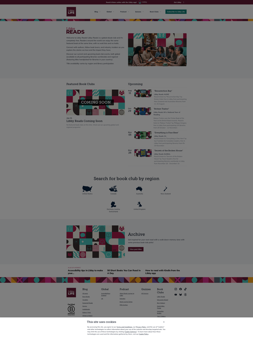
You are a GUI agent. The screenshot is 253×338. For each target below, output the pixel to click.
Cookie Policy (143, 334)
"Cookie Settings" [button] (130, 332)
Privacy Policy (141, 327)
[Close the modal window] (164, 322)
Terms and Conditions (124, 327)
